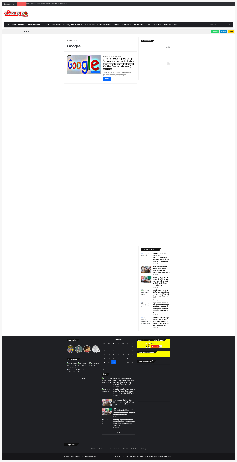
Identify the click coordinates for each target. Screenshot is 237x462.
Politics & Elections (60, 24)
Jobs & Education (33, 24)
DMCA (146, 456)
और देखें (83, 378)
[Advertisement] (157, 12)
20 (118, 358)
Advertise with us (170, 24)
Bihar (14, 24)
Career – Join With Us (153, 24)
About (134, 456)
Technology (90, 24)
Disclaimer (140, 456)
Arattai (231, 31)
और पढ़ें (107, 79)
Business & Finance (104, 24)
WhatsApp (215, 31)
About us (108, 449)
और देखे (168, 47)
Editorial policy (153, 456)
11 (109, 354)
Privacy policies (162, 456)
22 (128, 358)
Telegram (223, 31)
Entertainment (77, 24)
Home (7, 24)
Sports (116, 24)
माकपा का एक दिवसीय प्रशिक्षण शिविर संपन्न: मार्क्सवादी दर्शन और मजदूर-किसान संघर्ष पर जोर (47, 3)
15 (128, 354)
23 (132, 358)
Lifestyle (46, 24)
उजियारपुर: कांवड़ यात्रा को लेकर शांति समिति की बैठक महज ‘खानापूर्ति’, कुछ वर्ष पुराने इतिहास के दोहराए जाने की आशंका (161, 281)
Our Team (129, 456)
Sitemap (143, 449)
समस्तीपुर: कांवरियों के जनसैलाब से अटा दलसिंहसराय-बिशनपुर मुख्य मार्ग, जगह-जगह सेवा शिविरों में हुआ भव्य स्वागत (161, 257)
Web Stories (138, 24)
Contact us (134, 449)
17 (104, 358)
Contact (170, 456)
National (21, 24)
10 (104, 354)
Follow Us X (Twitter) (145, 361)
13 (118, 354)
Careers (117, 449)
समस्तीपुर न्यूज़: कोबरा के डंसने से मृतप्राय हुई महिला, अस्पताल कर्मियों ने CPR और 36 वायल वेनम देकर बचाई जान (161, 294)
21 (123, 358)
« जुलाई (103, 369)
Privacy (125, 449)
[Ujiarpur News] (16, 14)
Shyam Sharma (108, 56)
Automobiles (126, 24)
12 (113, 354)
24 (104, 362)
